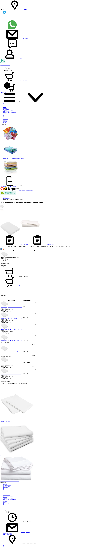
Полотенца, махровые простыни (10, 112)
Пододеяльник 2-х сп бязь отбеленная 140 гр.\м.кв (11, 362)
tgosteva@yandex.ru (26, 38)
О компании (5, 115)
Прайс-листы (5, 119)
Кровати (4, 113)
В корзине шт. (22, 285)
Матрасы (5, 104)
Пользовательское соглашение (9, 545)
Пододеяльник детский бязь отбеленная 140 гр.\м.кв (11, 318)
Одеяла (4, 107)
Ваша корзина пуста (23, 80)
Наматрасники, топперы (8, 105)
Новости (5, 120)
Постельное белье (6, 109)
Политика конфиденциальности (9, 546)
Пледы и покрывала (7, 111)
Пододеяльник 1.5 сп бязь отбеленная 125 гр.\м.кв (11, 329)
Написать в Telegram (7, 533)
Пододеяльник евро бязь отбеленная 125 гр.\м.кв (11, 374)
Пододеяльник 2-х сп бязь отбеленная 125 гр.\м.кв (11, 351)
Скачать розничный (4, 186)
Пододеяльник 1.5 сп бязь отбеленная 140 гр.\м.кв (11, 340)
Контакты (5, 121)
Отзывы (4, 122)
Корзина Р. (3, 87)
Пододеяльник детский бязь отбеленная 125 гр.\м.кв (11, 307)
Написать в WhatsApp (7, 534)
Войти (20, 58)
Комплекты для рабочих (8, 110)
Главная (4, 197)
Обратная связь (25, 47)
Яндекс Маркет (22, 190)
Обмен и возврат (6, 117)
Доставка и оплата (7, 116)
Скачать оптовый (12, 186)
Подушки (5, 108)
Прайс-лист (23, 244)
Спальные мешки (6, 103)
